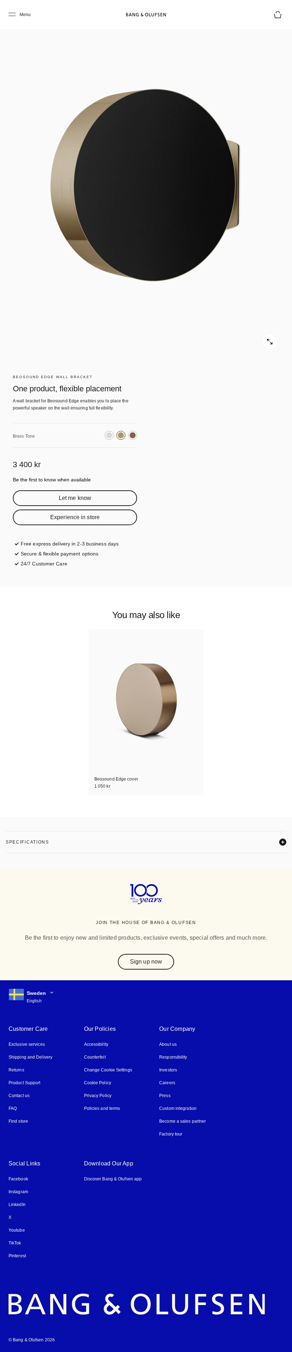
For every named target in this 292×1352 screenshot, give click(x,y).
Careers (164, 1083)
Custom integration (175, 1108)
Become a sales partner (180, 1121)
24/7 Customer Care (44, 563)
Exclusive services (26, 1044)
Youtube (16, 1230)
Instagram (18, 1192)
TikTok (14, 1243)
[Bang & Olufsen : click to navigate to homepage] (146, 14)
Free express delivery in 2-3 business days (68, 544)
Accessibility (95, 1044)
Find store (18, 1121)
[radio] (109, 435)
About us (165, 1044)
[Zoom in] (146, 185)
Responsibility (170, 1057)
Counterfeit (94, 1057)
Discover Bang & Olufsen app (112, 1179)
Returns (16, 1070)
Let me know (75, 498)
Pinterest (17, 1256)
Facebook (18, 1179)
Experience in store (75, 517)
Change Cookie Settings (106, 1070)
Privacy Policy (96, 1095)
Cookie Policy (96, 1083)
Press (162, 1095)
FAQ (13, 1108)
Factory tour (169, 1134)
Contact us (19, 1095)
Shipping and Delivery (30, 1057)
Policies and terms (100, 1108)
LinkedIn (17, 1204)
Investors (166, 1070)
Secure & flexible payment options (60, 553)
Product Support (24, 1083)
